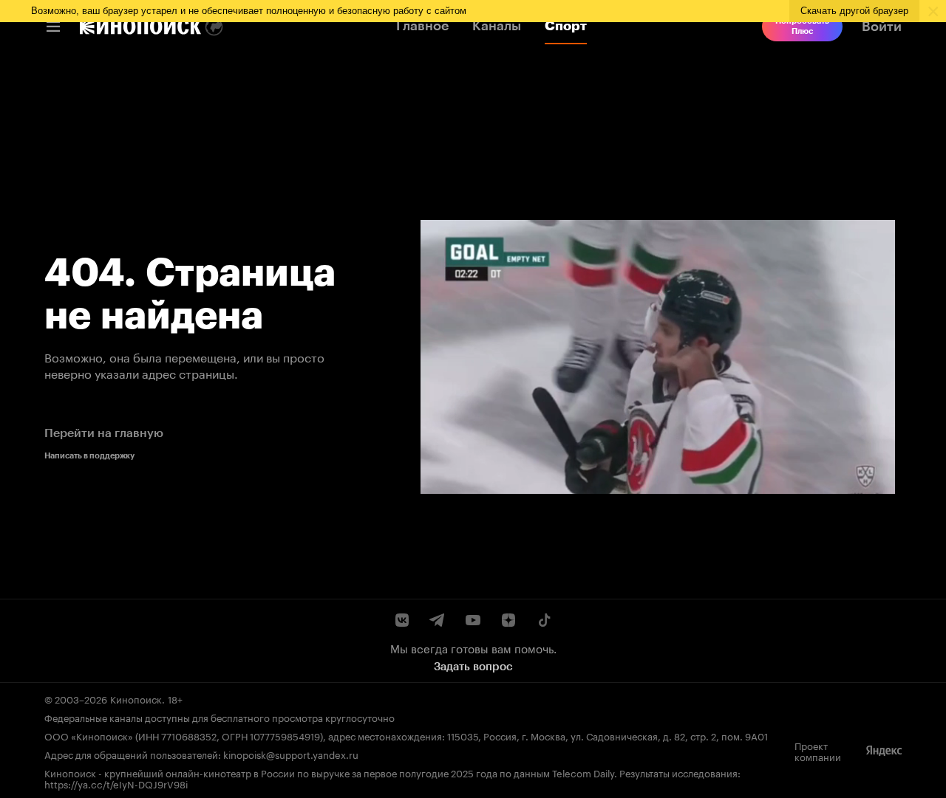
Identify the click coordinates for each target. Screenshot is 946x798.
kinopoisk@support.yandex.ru (290, 753)
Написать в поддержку (89, 456)
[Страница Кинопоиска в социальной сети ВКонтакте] (402, 620)
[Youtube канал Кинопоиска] (473, 620)
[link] (140, 26)
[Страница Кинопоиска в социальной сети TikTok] (544, 620)
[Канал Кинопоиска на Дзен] (508, 620)
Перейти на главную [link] (103, 433)
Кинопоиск (136, 698)
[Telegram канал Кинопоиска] (437, 620)
